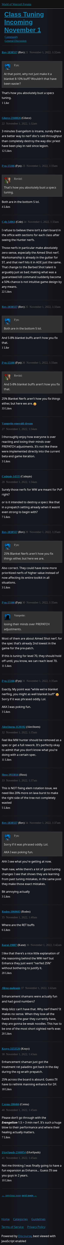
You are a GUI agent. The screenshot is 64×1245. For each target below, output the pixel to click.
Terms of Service (12, 1227)
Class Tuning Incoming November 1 (24, 22)
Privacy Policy (36, 1227)
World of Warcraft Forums (16, 4)
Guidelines (38, 1219)
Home (5, 1219)
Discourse (25, 1236)
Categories (20, 1219)
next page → (29, 1195)
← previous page (11, 1195)
